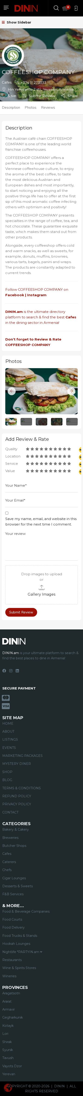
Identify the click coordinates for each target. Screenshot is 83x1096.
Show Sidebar (18, 22)
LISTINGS (10, 739)
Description (11, 107)
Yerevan (8, 1074)
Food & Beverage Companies (26, 911)
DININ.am (14, 311)
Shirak (7, 1042)
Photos (30, 107)
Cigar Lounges (14, 878)
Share (72, 96)
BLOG (7, 780)
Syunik (7, 1050)
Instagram (37, 295)
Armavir (8, 1009)
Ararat (7, 1001)
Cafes (7, 82)
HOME (7, 723)
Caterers (9, 862)
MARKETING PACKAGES (22, 756)
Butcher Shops (14, 846)
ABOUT (8, 731)
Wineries (9, 976)
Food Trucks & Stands (19, 936)
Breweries (10, 838)
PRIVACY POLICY (16, 804)
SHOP (7, 772)
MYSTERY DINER (16, 764)
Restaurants (12, 960)
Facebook (14, 295)
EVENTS (9, 748)
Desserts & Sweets (17, 886)
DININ (59, 1086)
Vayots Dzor (12, 1066)
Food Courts (12, 919)
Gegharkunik (12, 1017)
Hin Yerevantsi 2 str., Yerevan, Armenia (41, 89)
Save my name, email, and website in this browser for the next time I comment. (41, 521)
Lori (5, 1034)
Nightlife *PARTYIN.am (21, 952)
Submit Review (41, 96)
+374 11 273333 (33, 82)
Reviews (48, 107)
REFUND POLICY (16, 796)
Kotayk (8, 1026)
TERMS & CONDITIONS (21, 788)
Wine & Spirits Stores (19, 968)
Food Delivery (13, 927)
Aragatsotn (11, 993)
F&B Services (13, 894)
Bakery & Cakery (15, 829)
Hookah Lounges (16, 944)
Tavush (8, 1058)
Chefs (7, 870)
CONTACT (10, 812)
